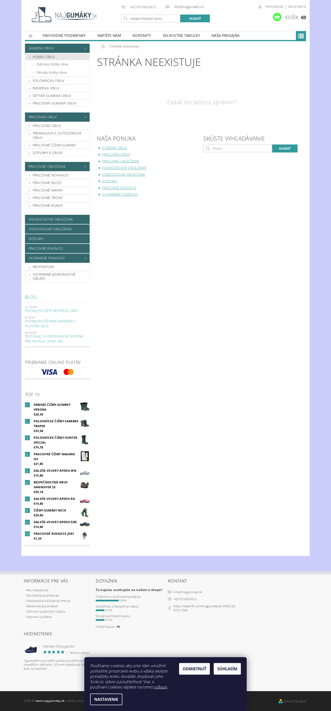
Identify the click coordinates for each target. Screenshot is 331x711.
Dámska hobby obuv (52, 64)
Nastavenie (106, 699)
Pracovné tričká (48, 197)
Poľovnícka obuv (48, 80)
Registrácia (297, 7)
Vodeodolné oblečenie (50, 229)
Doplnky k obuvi (48, 152)
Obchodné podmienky (64, 35)
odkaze (160, 687)
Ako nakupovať (37, 590)
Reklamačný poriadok (42, 606)
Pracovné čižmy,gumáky (54, 145)
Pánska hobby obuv (52, 72)
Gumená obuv (41, 48)
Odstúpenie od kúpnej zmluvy (48, 601)
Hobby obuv (44, 57)
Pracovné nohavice (50, 175)
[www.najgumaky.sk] (63, 14)
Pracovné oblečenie (47, 166)
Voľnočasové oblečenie (51, 219)
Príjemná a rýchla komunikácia (118, 596)
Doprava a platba (39, 617)
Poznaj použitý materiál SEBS (51, 310)
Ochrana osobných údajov (45, 611)
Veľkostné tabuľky (181, 35)
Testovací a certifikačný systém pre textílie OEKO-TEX (54, 339)
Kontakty (142, 35)
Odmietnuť (194, 668)
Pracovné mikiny (48, 190)
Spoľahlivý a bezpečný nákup (117, 606)
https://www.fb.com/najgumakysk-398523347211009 (204, 608)
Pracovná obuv (43, 117)
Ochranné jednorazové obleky (54, 276)
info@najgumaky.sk (187, 592)
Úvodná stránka (31, 35)
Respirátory (43, 266)
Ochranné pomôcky (47, 258)
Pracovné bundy (48, 205)
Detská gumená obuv (52, 95)
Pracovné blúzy (47, 182)
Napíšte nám (109, 35)
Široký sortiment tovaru (113, 616)
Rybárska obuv (46, 88)
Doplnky (36, 238)
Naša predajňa (225, 35)
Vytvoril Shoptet (295, 701)
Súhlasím (227, 668)
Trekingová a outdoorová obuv (57, 135)
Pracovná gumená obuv (54, 103)
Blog (31, 297)
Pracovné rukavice (46, 248)
